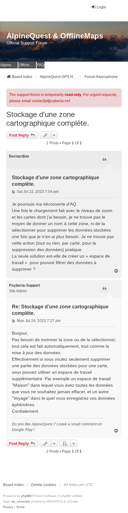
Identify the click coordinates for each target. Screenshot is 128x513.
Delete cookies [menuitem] (43, 485)
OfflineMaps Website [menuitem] (27, 65)
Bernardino (19, 156)
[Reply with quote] (104, 159)
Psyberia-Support (24, 285)
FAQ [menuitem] (40, 65)
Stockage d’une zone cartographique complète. (47, 118)
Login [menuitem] (101, 7)
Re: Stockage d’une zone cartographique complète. (60, 310)
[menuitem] (8, 507)
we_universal (20, 501)
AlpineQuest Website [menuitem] (9, 65)
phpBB (26, 496)
